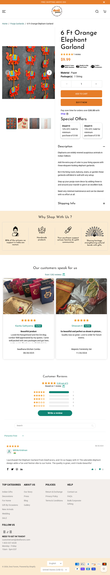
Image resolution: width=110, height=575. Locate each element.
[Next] (49, 72)
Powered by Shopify (27, 567)
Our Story (28, 492)
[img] (28, 320)
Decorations (7, 496)
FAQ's (69, 496)
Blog (26, 500)
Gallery (27, 505)
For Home (6, 500)
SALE (4, 518)
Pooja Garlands (17, 24)
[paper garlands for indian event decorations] (28, 73)
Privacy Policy (52, 496)
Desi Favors (13, 567)
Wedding (6, 513)
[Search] (97, 11)
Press (26, 496)
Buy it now (81, 102)
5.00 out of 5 (62, 383)
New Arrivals (7, 509)
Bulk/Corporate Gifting (74, 502)
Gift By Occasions (10, 505)
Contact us (72, 492)
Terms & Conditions (54, 500)
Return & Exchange (54, 492)
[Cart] (105, 11)
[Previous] (7, 72)
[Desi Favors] (57, 11)
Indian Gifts (7, 492)
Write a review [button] (55, 413)
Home (4, 24)
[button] (3, 11)
